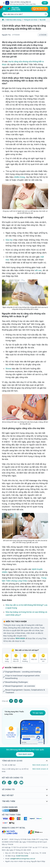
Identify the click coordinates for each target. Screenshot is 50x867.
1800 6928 (20, 638)
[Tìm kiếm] (46, 14)
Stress (8, 368)
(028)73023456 (22, 856)
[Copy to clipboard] (21, 701)
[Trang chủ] (3, 20)
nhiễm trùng (19, 177)
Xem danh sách (25, 754)
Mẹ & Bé (43, 20)
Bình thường (25, 660)
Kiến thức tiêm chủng (13, 20)
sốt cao (38, 270)
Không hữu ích (16, 660)
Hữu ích (34, 659)
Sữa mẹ (9, 240)
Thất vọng (7, 660)
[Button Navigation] (4, 9)
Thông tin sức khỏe (30, 20)
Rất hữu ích (43, 660)
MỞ (45, 3)
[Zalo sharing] (16, 701)
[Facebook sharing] (11, 701)
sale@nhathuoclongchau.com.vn (22, 858)
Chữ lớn (43, 35)
